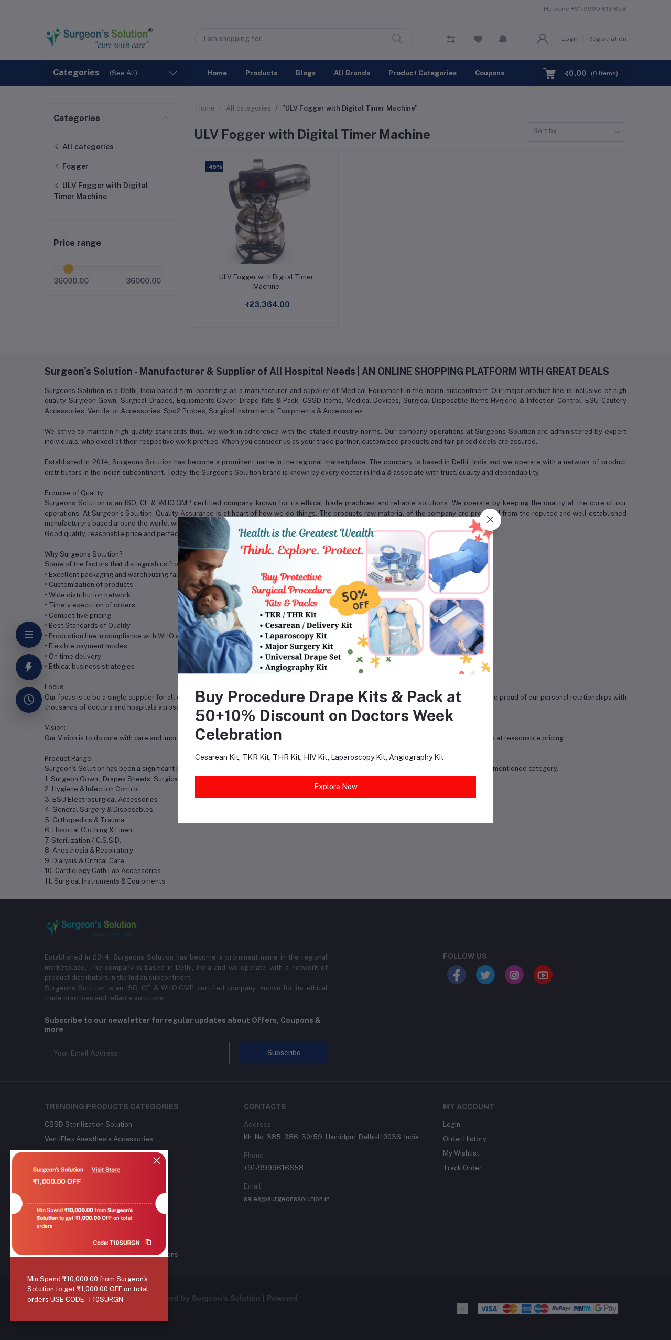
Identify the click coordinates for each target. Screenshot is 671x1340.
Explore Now (336, 786)
